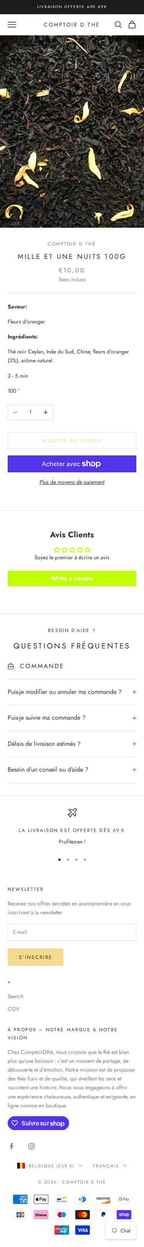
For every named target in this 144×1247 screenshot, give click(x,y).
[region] (72, 827)
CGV (13, 1009)
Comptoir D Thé (72, 243)
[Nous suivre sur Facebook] (11, 1146)
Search (15, 996)
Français (106, 1166)
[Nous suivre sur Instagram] (31, 1146)
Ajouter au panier (72, 440)
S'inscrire (35, 957)
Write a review (72, 578)
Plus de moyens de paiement (72, 482)
